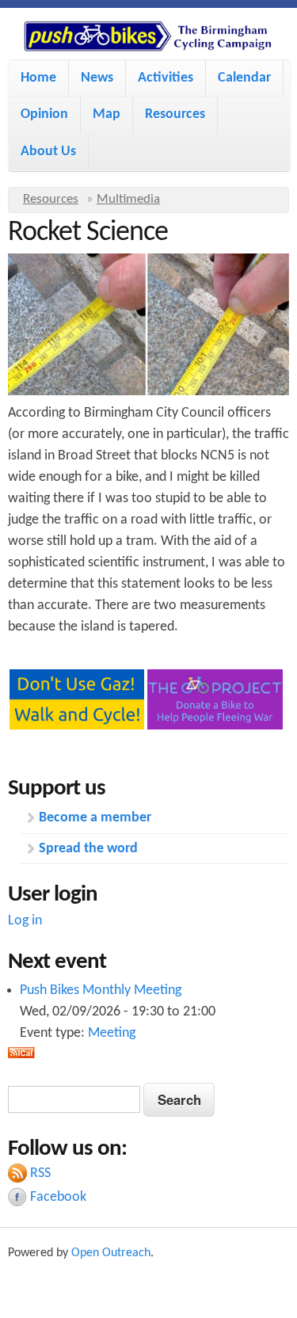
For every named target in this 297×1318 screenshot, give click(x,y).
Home (38, 78)
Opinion (44, 114)
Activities (165, 78)
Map (106, 114)
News (97, 78)
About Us (48, 151)
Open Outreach (110, 1253)
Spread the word (88, 848)
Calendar (244, 78)
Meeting (111, 1033)
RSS (40, 1173)
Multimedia (128, 199)
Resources (175, 114)
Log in (25, 920)
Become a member (95, 817)
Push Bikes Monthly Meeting (100, 990)
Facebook (58, 1197)
